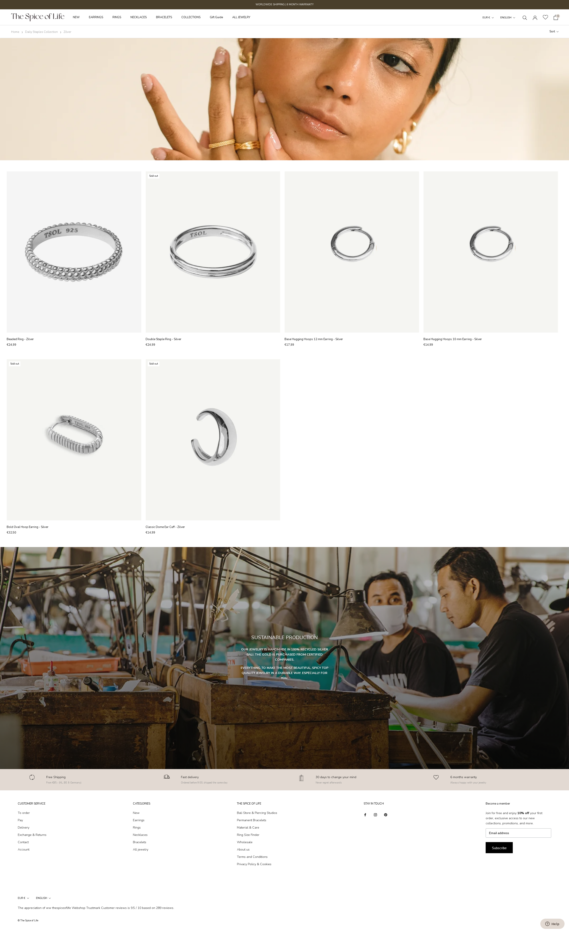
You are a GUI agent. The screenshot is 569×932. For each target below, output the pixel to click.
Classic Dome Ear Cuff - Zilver (165, 527)
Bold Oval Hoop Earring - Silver (27, 527)
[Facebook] (365, 814)
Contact (23, 842)
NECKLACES (138, 17)
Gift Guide (216, 17)
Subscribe (499, 848)
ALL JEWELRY (241, 17)
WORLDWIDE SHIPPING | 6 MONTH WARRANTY (285, 4)
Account (23, 849)
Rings (137, 827)
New (136, 813)
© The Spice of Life (28, 920)
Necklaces (140, 835)
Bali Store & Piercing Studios (257, 813)
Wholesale (244, 842)
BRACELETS (164, 17)
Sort (552, 32)
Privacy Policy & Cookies (254, 864)
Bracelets (139, 842)
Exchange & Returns (32, 835)
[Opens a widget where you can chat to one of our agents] (552, 924)
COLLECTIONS (190, 17)
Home (15, 32)
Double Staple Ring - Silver (163, 339)
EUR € (486, 17)
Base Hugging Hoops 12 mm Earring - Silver (313, 339)
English (505, 17)
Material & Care (248, 827)
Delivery (23, 827)
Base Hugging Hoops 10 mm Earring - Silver (452, 339)
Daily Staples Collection (41, 32)
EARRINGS (96, 17)
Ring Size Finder (248, 835)
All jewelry (140, 849)
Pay (20, 820)
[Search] (525, 17)
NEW (76, 17)
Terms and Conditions (252, 857)
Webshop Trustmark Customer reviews (99, 908)
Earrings (138, 820)
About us (243, 849)
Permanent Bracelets (251, 820)
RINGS (116, 17)
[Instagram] (375, 814)
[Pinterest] (385, 814)
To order (24, 813)
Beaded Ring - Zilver (20, 339)
